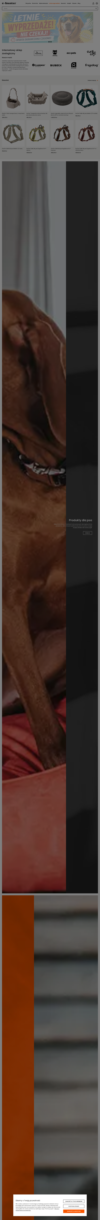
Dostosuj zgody (74, 1206)
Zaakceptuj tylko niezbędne (73, 1201)
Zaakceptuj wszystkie (74, 1211)
